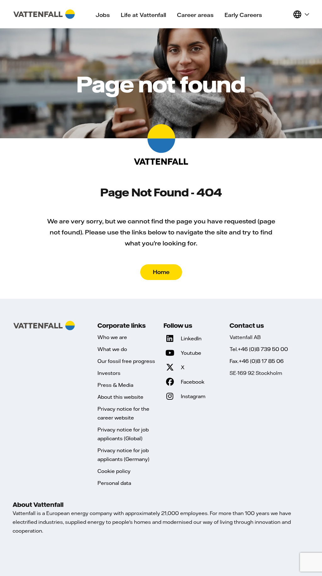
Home (161, 272)
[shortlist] (285, 14)
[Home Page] (44, 14)
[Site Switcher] (300, 14)
